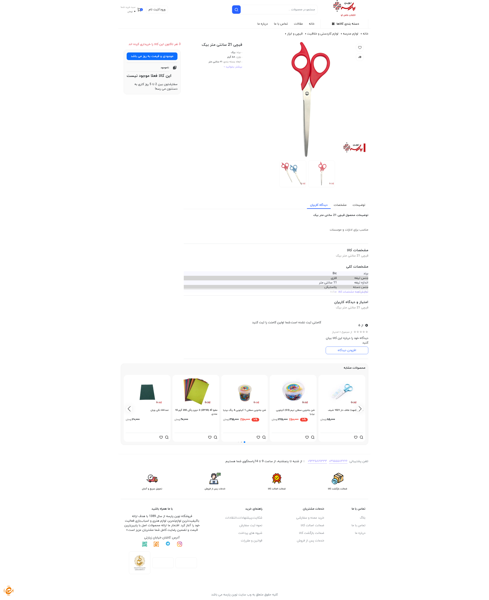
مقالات (298, 24)
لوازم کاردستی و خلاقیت (322, 34)
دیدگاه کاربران (319, 205)
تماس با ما (281, 24)
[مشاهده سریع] (361, 437)
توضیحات (359, 205)
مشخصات (340, 205)
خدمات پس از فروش (310, 541)
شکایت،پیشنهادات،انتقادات (243, 518)
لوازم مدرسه (350, 34)
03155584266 (338, 461)
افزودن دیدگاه (347, 350)
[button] (244, 442)
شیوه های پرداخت (250, 533)
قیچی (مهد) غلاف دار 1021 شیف (345, 410)
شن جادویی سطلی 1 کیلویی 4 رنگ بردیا (244, 410)
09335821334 (317, 461)
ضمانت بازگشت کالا (311, 533)
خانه (311, 24)
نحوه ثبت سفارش (250, 525)
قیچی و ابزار (295, 34)
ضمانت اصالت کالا (312, 525)
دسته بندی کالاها (348, 24)
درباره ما (262, 24)
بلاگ (362, 518)
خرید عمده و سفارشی (310, 518)
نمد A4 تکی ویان (160, 410)
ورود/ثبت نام (157, 9)
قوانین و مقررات (251, 541)
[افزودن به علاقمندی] (356, 437)
